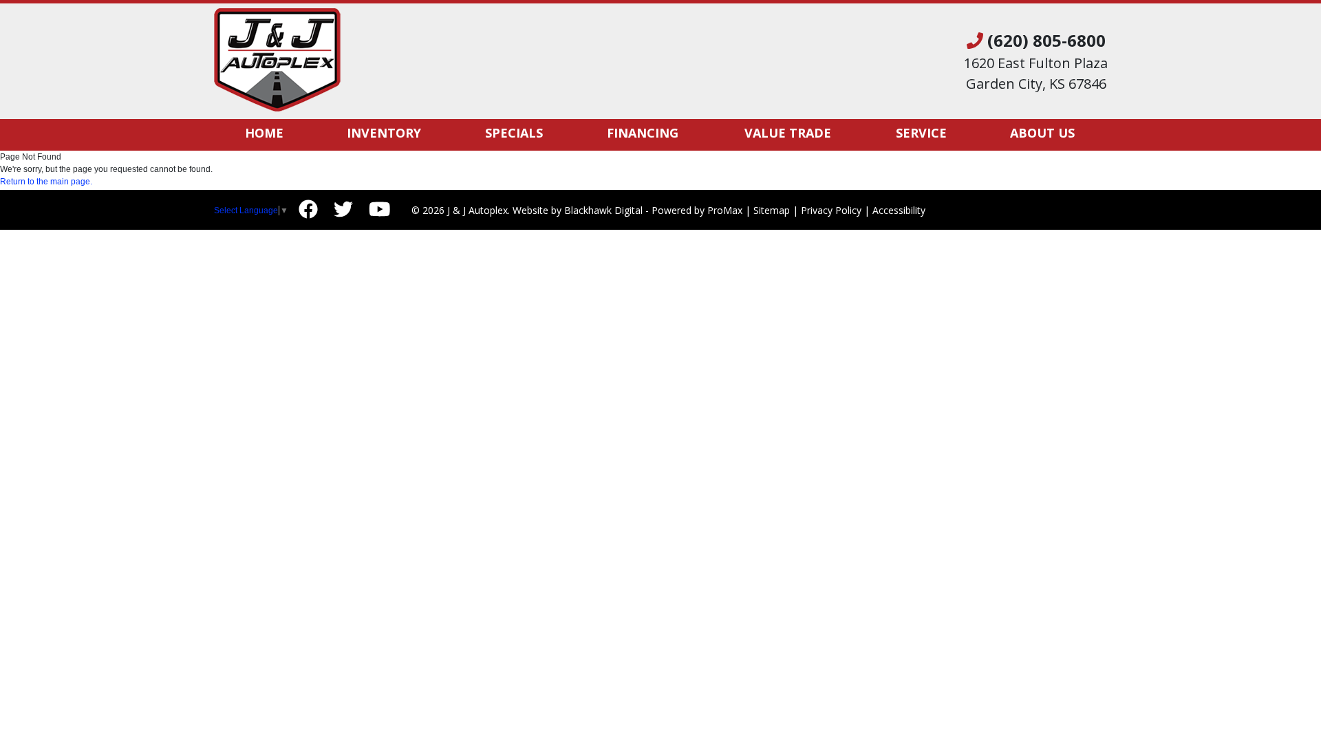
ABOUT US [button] (1042, 133)
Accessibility (898, 210)
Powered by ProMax (697, 210)
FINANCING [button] (642, 133)
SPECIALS (514, 133)
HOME (264, 133)
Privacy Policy (831, 210)
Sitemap (771, 210)
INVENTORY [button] (384, 133)
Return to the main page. (46, 181)
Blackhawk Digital (603, 210)
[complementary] (1279, 701)
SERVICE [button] (921, 133)
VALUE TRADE (787, 133)
